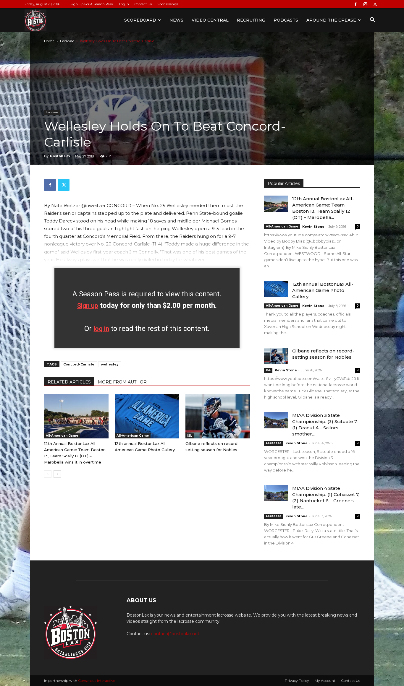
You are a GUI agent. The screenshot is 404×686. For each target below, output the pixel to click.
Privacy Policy (297, 680)
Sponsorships (167, 4)
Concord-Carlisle (78, 364)
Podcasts (286, 20)
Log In (124, 4)
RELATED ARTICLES (69, 382)
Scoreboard (140, 20)
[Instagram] (365, 4)
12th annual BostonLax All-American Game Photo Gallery (322, 290)
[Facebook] (355, 4)
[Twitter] (375, 4)
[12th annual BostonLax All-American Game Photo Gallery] (147, 416)
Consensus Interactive (96, 680)
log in (101, 328)
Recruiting (251, 20)
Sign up (87, 305)
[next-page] (57, 474)
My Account (325, 680)
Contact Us (143, 4)
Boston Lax (60, 156)
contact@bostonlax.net (175, 633)
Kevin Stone (313, 227)
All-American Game (62, 436)
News (176, 20)
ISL (189, 436)
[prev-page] (47, 474)
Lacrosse (67, 41)
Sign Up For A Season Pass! (92, 4)
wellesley (110, 364)
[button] (372, 20)
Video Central (210, 20)
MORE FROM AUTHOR (122, 382)
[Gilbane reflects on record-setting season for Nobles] (217, 416)
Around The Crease (331, 20)
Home (49, 41)
